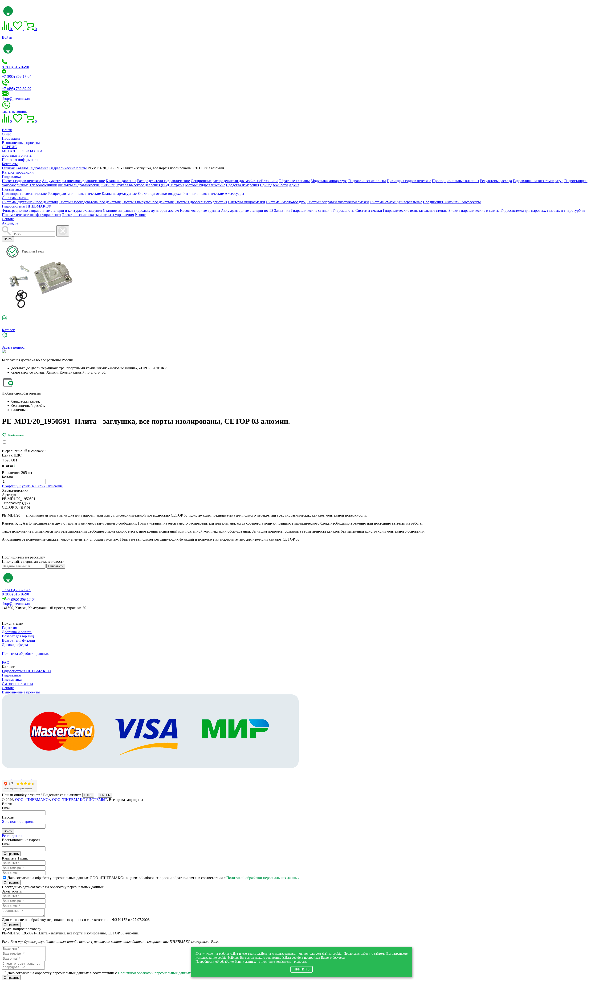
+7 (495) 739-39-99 (16, 590)
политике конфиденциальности (283, 961)
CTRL (88, 795)
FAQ (5, 662)
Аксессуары (234, 194)
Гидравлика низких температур (538, 181)
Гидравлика (11, 177)
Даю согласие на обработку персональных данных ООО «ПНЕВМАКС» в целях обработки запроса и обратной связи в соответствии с (153, 878)
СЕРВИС (9, 147)
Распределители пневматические (74, 194)
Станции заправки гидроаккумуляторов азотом (141, 210)
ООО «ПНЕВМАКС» (32, 800)
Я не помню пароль (17, 821)
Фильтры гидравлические (79, 185)
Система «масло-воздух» (286, 202)
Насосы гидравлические (21, 181)
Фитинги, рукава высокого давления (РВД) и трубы (142, 185)
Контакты (10, 164)
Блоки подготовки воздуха (159, 194)
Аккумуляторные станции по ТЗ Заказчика (255, 210)
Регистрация (12, 836)
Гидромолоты (343, 210)
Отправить (55, 566)
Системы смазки (15, 198)
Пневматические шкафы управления (31, 215)
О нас (6, 134)
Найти (8, 239)
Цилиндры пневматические (24, 194)
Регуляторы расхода (496, 181)
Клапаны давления (121, 181)
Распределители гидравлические (163, 181)
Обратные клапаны (294, 181)
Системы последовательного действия (90, 202)
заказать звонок (14, 112)
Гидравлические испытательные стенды (415, 210)
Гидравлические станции (311, 210)
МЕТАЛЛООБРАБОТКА (22, 151)
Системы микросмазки (246, 202)
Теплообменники (43, 185)
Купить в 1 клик (32, 486)
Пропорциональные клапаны (455, 181)
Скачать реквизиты (23, 616)
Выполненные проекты (21, 143)
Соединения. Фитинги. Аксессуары (452, 202)
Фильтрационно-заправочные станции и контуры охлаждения (52, 210)
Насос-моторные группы (200, 210)
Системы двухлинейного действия (30, 202)
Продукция (11, 138)
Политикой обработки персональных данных (262, 878)
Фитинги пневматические (203, 194)
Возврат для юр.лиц (18, 636)
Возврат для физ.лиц (18, 640)
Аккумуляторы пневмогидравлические (73, 181)
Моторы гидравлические (205, 185)
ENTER (105, 795)
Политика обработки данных (25, 654)
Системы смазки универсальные (396, 202)
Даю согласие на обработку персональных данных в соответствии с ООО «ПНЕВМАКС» (117, 973)
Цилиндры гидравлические (409, 181)
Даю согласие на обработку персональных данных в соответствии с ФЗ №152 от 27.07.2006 (76, 920)
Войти (7, 37)
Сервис (8, 219)
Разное (140, 215)
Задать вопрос (13, 347)
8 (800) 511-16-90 (15, 67)
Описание (54, 486)
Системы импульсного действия (148, 202)
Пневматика (12, 189)
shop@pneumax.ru (16, 99)
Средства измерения (242, 185)
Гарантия (9, 628)
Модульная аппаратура (329, 181)
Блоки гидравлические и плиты (474, 210)
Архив (294, 185)
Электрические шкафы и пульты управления (98, 215)
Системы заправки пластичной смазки (338, 202)
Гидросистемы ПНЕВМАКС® (26, 206)
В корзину (10, 486)
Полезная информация (20, 160)
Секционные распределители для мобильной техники (234, 181)
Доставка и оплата (17, 155)
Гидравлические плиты (367, 181)
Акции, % (10, 223)
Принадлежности (274, 185)
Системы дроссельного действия (201, 202)
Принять (302, 969)
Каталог (8, 330)
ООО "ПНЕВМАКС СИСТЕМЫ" (79, 800)
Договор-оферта (15, 645)
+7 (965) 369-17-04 (16, 76)
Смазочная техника (17, 684)
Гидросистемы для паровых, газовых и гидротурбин (543, 210)
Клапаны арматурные (119, 194)
